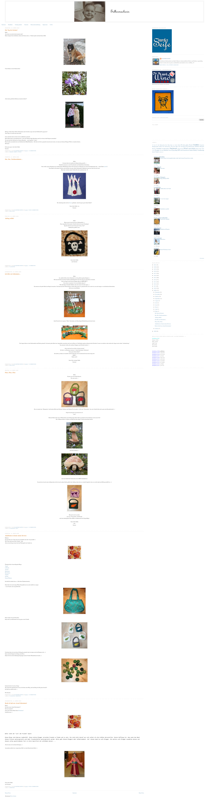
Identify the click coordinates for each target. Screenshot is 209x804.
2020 (155, 267)
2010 (155, 288)
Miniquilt (202, 146)
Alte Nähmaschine (161, 145)
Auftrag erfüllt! (9, 218)
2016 (155, 275)
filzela (70, 202)
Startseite (4, 24)
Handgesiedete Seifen (157, 146)
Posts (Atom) (13, 796)
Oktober (157, 296)
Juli (156, 303)
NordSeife (10, 24)
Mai (156, 307)
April (156, 309)
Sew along (162, 150)
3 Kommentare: (32, 694)
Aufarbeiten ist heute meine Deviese (15, 536)
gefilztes (12, 211)
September (157, 298)
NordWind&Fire (165, 148)
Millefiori (197, 146)
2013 (155, 282)
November (157, 294)
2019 (155, 269)
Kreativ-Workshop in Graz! (165, 249)
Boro (166, 145)
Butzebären (7, 573)
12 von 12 (154, 145)
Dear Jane (170, 145)
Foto (173, 145)
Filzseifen (12, 266)
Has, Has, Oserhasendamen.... (14, 159)
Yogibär (6, 574)
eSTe (155, 207)
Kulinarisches (192, 146)
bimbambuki (157, 197)
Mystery (154, 148)
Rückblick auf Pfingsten (164, 229)
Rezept (197, 148)
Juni (156, 305)
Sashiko (153, 150)
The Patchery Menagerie (159, 177)
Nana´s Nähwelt (157, 167)
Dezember (157, 292)
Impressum (45, 24)
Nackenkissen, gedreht (164, 209)
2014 (155, 279)
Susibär (6, 576)
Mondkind (20, 710)
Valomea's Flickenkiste (159, 157)
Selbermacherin (166, 58)
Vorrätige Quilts (18, 24)
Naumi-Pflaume (8, 578)
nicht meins (162, 168)
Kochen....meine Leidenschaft (160, 217)
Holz (17, 528)
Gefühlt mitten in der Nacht (165, 188)
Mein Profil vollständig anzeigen (169, 64)
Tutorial (170, 150)
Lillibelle (7, 568)
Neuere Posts (8, 793)
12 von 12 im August (164, 198)
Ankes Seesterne (157, 228)
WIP (178, 150)
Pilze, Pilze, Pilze (10, 372)
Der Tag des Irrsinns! (11, 30)
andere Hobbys (13, 151)
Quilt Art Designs (158, 238)
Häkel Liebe (178, 146)
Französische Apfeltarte (164, 219)
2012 (155, 284)
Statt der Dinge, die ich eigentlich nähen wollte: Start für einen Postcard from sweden (176, 158)
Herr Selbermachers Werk (167, 146)
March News (162, 239)
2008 (155, 331)
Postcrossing (180, 148)
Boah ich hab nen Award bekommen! (16, 703)
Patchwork (173, 148)
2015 (155, 277)
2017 (155, 273)
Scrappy (157, 150)
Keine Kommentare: (33, 786)
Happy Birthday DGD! (164, 178)
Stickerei (166, 150)
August (157, 300)
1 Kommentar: (32, 265)
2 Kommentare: (32, 150)
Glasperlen (202, 145)
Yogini (6, 566)
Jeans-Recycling (184, 146)
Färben (179, 145)
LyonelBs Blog (157, 187)
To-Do (51, 24)
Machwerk (7, 571)
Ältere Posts (141, 793)
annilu (105, 166)
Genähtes (12, 787)
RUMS (193, 148)
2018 (155, 271)
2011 (155, 286)
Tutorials (26, 24)
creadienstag (201, 150)
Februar (157, 328)
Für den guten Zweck (187, 145)
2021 (155, 265)
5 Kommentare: (32, 364)
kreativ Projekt (155, 152)
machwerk (156, 248)
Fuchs (176, 145)
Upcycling (174, 150)
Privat (20, 151)
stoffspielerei (161, 152)
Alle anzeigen (202, 258)
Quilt (189, 148)
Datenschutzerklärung (35, 24)
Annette (6, 569)
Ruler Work (201, 148)
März (156, 311)
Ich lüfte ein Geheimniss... (13, 274)
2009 (155, 290)
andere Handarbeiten (184, 150)
